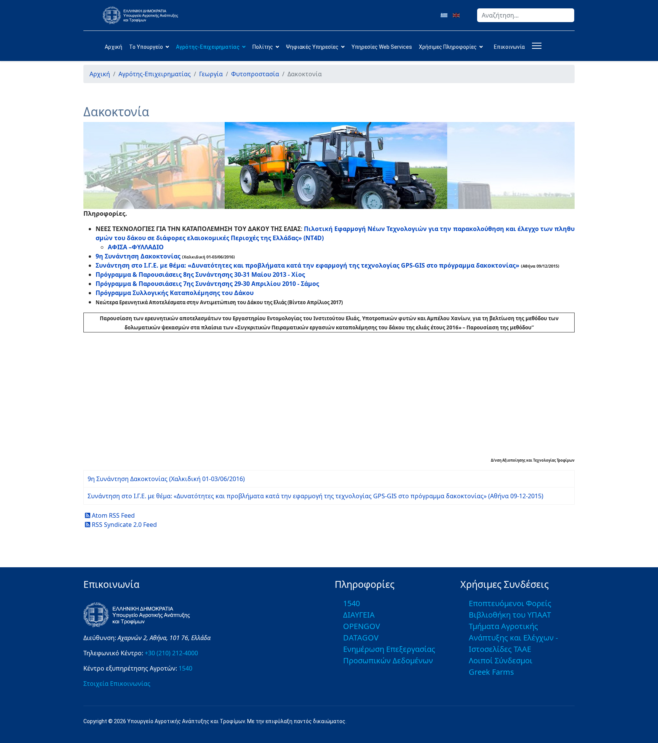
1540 (185, 668)
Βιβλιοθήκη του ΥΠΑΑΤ (510, 615)
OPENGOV (361, 626)
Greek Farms (491, 672)
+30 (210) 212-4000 (171, 653)
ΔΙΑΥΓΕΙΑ (359, 615)
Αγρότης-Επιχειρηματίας (208, 47)
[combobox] (526, 15)
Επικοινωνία (509, 47)
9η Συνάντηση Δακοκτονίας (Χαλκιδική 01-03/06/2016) (166, 479)
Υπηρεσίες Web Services (381, 47)
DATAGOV (361, 637)
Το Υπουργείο (146, 47)
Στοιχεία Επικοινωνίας (116, 683)
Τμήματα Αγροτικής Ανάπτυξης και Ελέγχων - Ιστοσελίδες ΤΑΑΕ (513, 637)
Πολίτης (262, 47)
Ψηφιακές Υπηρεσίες (312, 47)
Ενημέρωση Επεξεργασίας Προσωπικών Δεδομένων (389, 655)
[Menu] (535, 45)
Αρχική (113, 47)
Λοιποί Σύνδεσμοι (500, 660)
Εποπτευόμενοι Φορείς (510, 603)
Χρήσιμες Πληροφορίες (448, 47)
